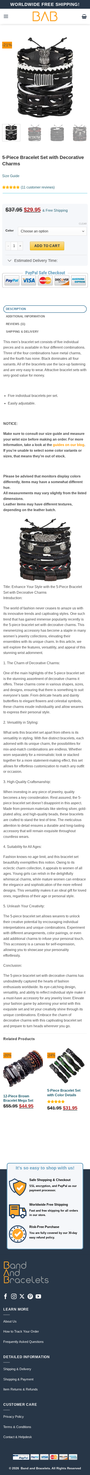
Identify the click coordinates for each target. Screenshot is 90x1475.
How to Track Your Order (21, 1331)
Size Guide (10, 176)
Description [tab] (16, 309)
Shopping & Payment (18, 1379)
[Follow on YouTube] (38, 1297)
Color (9, 230)
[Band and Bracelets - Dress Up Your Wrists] (45, 16)
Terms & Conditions (17, 1427)
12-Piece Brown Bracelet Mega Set (18, 1098)
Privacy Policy (13, 1416)
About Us (10, 1321)
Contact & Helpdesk (17, 1437)
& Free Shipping (55, 210)
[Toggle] (9, 261)
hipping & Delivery (18, 1369)
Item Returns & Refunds (20, 1389)
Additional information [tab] (25, 316)
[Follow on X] (22, 1297)
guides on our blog (68, 445)
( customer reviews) (38, 187)
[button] (6, 16)
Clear (83, 223)
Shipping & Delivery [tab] (22, 331)
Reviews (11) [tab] (15, 324)
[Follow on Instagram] (14, 1297)
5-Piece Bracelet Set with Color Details (63, 1093)
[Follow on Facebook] (5, 1297)
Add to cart (47, 246)
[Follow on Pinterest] (30, 1297)
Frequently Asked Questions (23, 1342)
